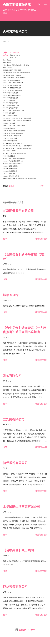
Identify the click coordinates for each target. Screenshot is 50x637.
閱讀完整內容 (41, 238)
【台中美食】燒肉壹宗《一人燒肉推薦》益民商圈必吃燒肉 (24, 330)
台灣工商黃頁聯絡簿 (17, 4)
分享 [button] (42, 185)
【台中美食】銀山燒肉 (18, 550)
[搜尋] (39, 4)
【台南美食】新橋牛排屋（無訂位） (24, 256)
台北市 (11, 186)
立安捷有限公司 (14, 419)
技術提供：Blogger (26, 630)
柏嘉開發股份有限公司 (18, 210)
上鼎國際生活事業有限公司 (21, 506)
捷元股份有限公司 (15, 463)
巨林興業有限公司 (15, 586)
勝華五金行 (10, 295)
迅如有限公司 (12, 375)
